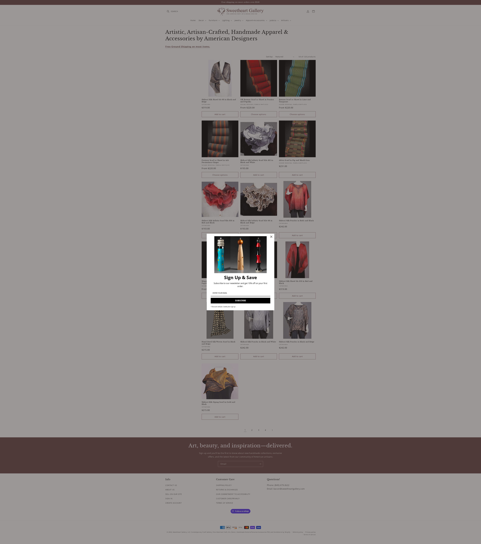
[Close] (271, 237)
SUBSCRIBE (240, 300)
